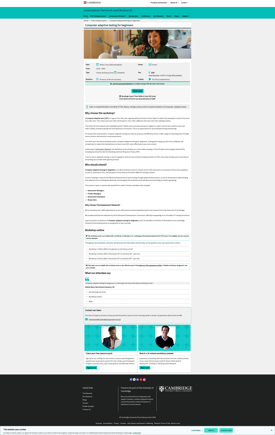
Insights (185, 16)
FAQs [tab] (90, 301)
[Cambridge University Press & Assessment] (175, 390)
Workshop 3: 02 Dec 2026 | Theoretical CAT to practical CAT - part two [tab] (114, 258)
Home (85, 16)
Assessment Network (117, 16)
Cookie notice (137, 433)
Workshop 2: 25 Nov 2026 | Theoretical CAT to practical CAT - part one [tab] (114, 254)
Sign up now (91, 368)
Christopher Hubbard (103, 149)
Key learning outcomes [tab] (97, 292)
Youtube (140, 379)
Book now (137, 91)
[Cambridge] (92, 3)
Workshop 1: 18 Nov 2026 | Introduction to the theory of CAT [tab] (111, 249)
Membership (133, 16)
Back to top (175, 423)
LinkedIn (137, 379)
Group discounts (154, 75)
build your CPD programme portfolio (150, 265)
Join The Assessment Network (122, 84)
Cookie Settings (196, 430)
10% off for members (175, 75)
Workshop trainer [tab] (95, 297)
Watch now (145, 368)
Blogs (176, 16)
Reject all (211, 430)
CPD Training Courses (98, 16)
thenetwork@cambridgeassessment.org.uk (105, 319)
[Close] (271, 430)
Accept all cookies (226, 430)
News (169, 16)
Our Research (158, 16)
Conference (145, 16)
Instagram (144, 379)
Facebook (130, 379)
